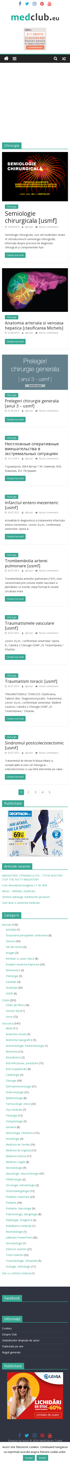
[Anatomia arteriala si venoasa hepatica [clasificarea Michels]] (35, 270)
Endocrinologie (15, 1092)
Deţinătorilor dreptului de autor (21, 1340)
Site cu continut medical (16, 1273)
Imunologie (12, 1138)
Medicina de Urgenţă (18, 1150)
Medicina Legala (15, 1162)
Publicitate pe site (12, 1346)
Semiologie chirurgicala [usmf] (31, 217)
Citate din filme (15, 1005)
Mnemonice (13, 970)
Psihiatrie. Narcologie (18, 1208)
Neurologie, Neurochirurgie (22, 1173)
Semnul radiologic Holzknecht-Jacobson (26, 897)
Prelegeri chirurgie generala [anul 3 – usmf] (32, 403)
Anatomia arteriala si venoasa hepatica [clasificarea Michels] (34, 325)
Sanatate (11, 982)
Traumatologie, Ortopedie (21, 1260)
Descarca (7, 1023)
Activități (11, 929)
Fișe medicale (14, 1109)
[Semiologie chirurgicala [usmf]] (35, 154)
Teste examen (14, 1255)
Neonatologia (14, 1168)
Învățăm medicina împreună (22, 964)
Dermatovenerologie (18, 1086)
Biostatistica (13, 1057)
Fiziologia (11, 1115)
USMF (9, 993)
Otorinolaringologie (17, 1191)
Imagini (10, 953)
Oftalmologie (14, 1179)
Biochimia (12, 1051)
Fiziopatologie (14, 1121)
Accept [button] (29, 1457)
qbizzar (29, 226)
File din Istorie (14, 947)
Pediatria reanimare (17, 1197)
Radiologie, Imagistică (19, 1220)
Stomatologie (14, 1243)
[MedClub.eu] (6, 59)
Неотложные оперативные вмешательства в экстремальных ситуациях (32, 448)
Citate (5, 1000)
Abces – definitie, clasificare (18, 891)
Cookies (7, 1328)
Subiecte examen (16, 1249)
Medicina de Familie (18, 1144)
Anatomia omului (16, 1034)
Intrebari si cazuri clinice (20, 958)
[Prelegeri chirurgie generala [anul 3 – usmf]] (35, 357)
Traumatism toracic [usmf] (31, 681)
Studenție (11, 987)
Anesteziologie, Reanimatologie (25, 1045)
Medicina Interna (16, 1156)
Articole (6, 924)
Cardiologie (12, 1075)
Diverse (10, 941)
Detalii (42, 1457)
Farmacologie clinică (18, 1104)
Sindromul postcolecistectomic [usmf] (34, 745)
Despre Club (9, 1334)
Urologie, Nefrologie (18, 1266)
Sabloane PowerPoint (19, 1237)
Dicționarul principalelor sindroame (27, 935)
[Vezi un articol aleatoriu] (64, 58)
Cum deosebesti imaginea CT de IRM (24, 885)
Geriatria (11, 1127)
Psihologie (12, 976)
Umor (9, 1016)
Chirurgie (11, 206)
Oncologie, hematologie (20, 1185)
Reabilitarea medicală (19, 1226)
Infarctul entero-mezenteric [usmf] (31, 505)
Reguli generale (11, 1352)
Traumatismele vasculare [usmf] (29, 625)
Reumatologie (14, 1231)
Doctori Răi (12, 1011)
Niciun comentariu (48, 226)
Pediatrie (11, 1202)
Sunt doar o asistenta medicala (21, 902)
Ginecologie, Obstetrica (20, 1133)
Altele (9, 1028)
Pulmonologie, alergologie (22, 1214)
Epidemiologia (14, 1098)
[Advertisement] (35, 105)
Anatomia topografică (19, 1040)
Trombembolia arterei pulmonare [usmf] (26, 563)
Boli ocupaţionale (16, 1069)
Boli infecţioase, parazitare (22, 1063)
